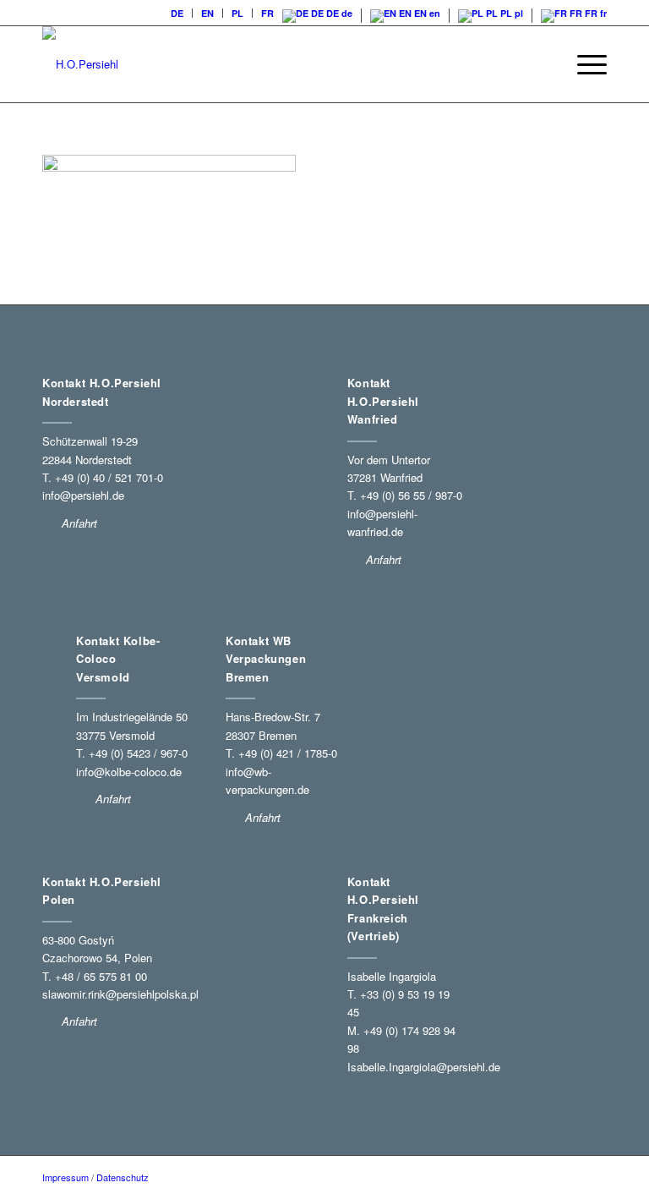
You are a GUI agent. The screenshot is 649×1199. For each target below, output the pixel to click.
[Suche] (543, 64)
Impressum (65, 1177)
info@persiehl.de (83, 495)
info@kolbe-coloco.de (129, 772)
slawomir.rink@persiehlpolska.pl (120, 994)
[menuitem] (177, 13)
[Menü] (583, 64)
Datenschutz (122, 1177)
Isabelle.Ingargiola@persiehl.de (423, 1067)
